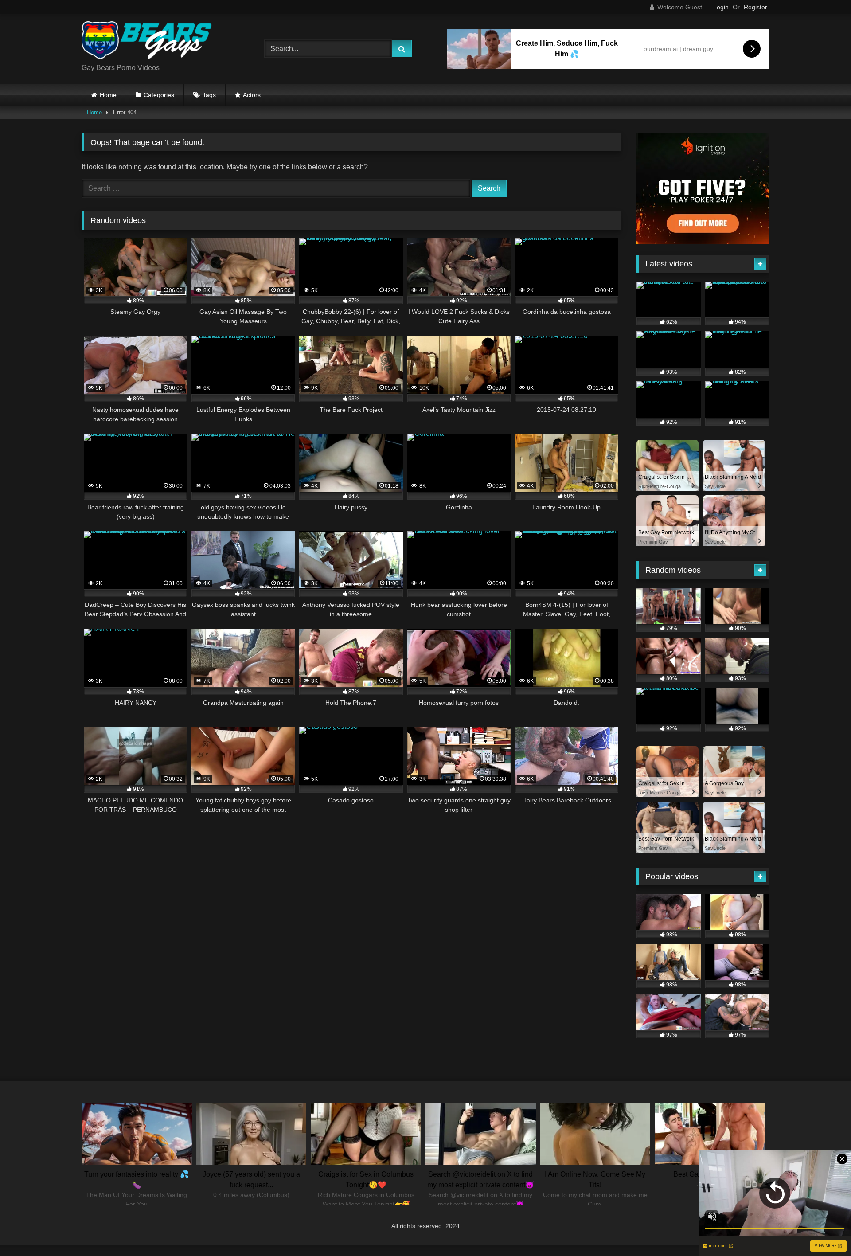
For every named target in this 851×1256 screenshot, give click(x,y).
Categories (159, 94)
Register (755, 7)
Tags (209, 94)
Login (721, 7)
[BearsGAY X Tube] (148, 42)
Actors (252, 94)
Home (108, 94)
